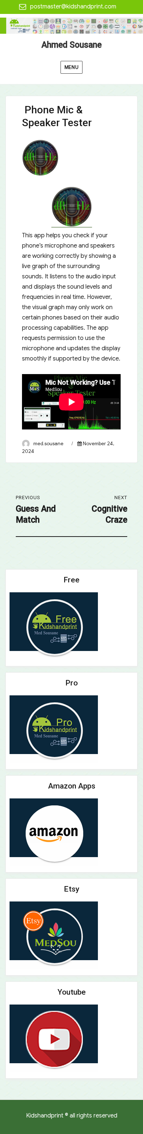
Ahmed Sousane (71, 45)
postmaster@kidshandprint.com (73, 6)
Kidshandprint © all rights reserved (71, 1115)
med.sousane (48, 443)
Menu (71, 67)
